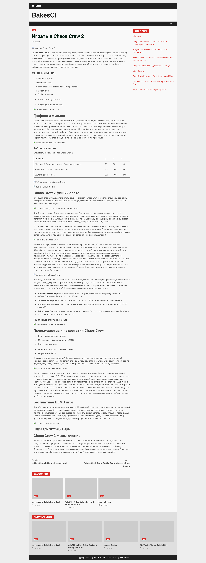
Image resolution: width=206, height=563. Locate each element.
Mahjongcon (138, 36)
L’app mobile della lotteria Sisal (47, 488)
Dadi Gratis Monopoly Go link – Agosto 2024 (152, 76)
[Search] (171, 24)
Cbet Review (138, 71)
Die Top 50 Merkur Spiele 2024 (157, 531)
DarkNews (111, 557)
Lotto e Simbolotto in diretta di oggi (49, 461)
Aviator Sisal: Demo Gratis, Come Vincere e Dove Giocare (107, 463)
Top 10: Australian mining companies (149, 89)
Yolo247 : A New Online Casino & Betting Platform (81, 488)
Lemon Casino (114, 488)
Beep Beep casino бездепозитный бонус (151, 65)
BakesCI (44, 15)
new (34, 30)
